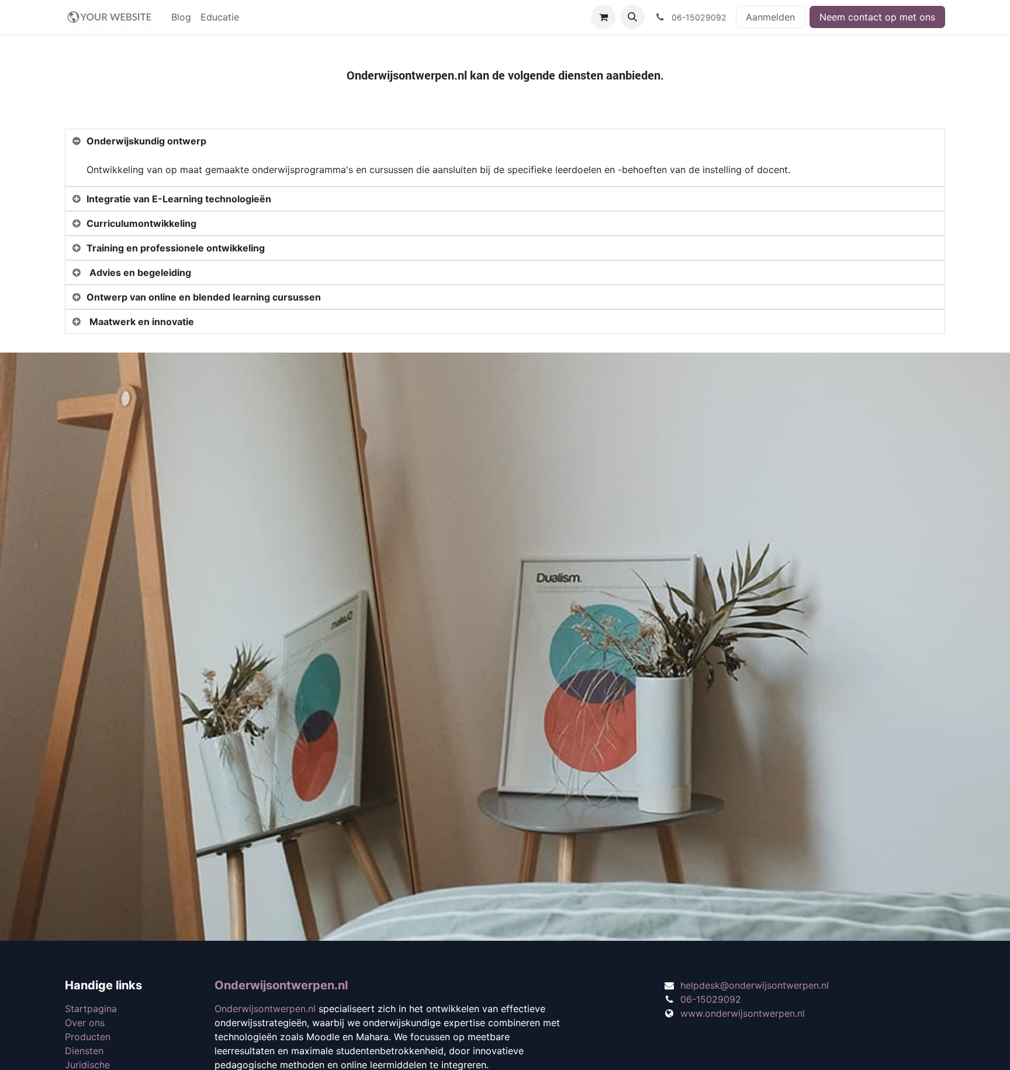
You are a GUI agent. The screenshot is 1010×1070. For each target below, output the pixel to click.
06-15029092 (710, 999)
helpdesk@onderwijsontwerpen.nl (754, 985)
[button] (632, 17)
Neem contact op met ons (877, 17)
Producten (87, 1037)
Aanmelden (770, 17)
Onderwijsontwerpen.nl (281, 985)
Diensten (84, 1051)
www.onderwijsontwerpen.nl (742, 1013)
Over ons (85, 1022)
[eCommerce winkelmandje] (603, 17)
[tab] (505, 141)
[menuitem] (181, 17)
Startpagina (91, 1008)
